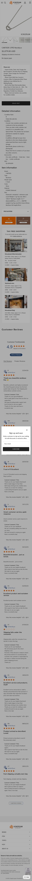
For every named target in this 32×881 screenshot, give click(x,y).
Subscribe (16, 449)
